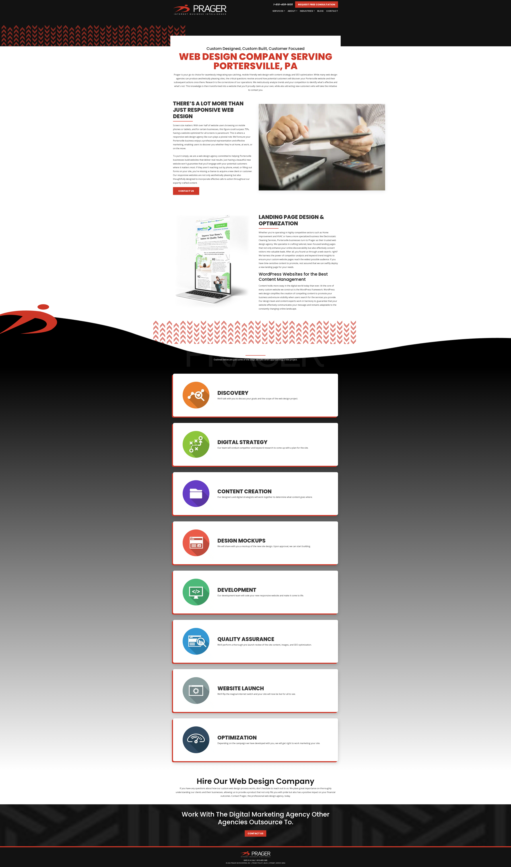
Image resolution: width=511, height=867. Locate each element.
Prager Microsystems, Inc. (241, 863)
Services (278, 11)
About (292, 11)
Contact (332, 11)
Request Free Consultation (316, 4)
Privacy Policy (257, 863)
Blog (320, 11)
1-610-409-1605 (283, 4)
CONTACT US (186, 191)
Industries (306, 11)
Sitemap (272, 863)
